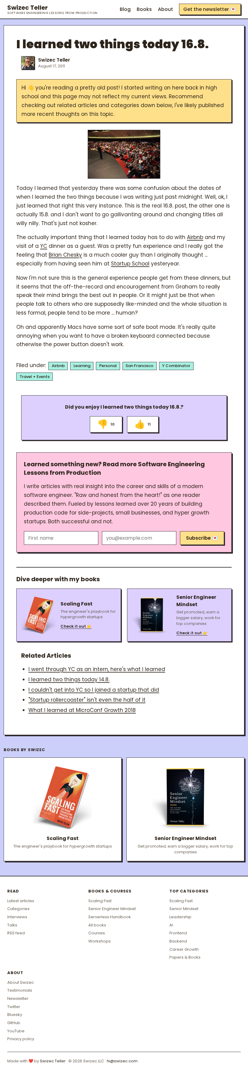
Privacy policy (20, 1039)
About (165, 9)
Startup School (130, 263)
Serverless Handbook (109, 917)
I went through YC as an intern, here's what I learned (96, 669)
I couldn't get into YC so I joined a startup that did (93, 689)
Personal (108, 366)
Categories (18, 909)
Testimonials (19, 990)
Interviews (17, 917)
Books (144, 9)
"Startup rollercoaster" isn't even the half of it (86, 699)
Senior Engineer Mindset (112, 909)
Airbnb (195, 237)
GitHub (13, 1023)
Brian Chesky (65, 254)
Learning (81, 366)
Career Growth (184, 949)
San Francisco (139, 366)
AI (171, 925)
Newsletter (17, 998)
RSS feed (16, 933)
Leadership (180, 917)
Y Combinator (176, 366)
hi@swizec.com (122, 1061)
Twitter (13, 1007)
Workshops (99, 941)
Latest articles (20, 901)
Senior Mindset (183, 909)
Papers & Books (185, 957)
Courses (96, 933)
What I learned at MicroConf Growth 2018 (82, 710)
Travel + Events (35, 376)
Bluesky (14, 1014)
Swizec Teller (52, 9)
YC (43, 246)
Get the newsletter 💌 (209, 9)
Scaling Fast (100, 901)
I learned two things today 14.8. (68, 679)
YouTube (15, 1031)
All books (97, 925)
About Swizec (20, 982)
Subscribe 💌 (202, 538)
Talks (12, 925)
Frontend (178, 933)
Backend (178, 941)
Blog (125, 9)
